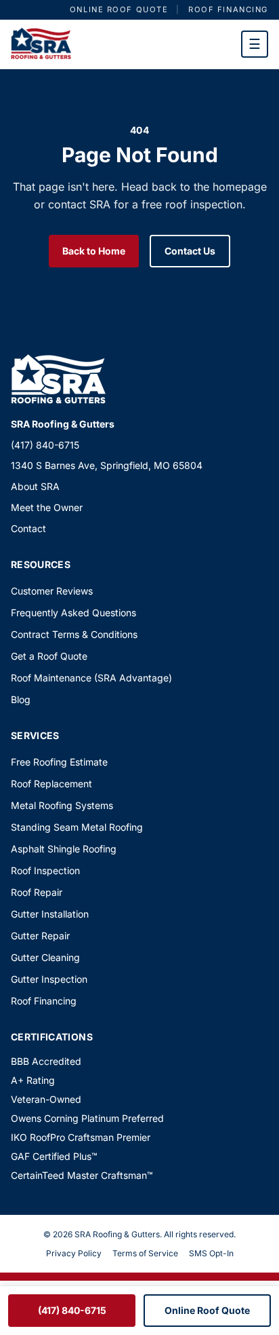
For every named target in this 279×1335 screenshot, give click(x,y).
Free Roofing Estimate (59, 762)
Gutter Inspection (49, 979)
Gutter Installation (50, 914)
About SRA (35, 486)
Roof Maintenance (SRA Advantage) (91, 677)
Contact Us (190, 251)
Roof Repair (36, 892)
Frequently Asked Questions (73, 612)
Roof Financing (228, 9)
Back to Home (93, 251)
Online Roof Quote (119, 9)
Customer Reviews (52, 591)
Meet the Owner (47, 507)
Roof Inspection (45, 870)
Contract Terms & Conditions (74, 634)
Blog (20, 699)
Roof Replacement (51, 783)
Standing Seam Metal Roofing (77, 827)
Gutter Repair (40, 935)
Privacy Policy (74, 1253)
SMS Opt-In (211, 1253)
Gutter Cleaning (45, 957)
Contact (28, 528)
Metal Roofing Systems (62, 805)
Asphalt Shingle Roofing (63, 848)
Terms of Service (145, 1253)
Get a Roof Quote (49, 656)
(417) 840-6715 (45, 445)
